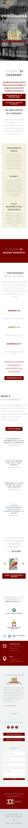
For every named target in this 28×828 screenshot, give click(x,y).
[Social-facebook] (8, 727)
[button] (5, 563)
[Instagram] (12, 727)
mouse (14, 47)
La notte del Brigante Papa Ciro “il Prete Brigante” (14, 463)
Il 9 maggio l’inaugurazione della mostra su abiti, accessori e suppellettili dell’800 (14, 509)
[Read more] (14, 157)
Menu (25, 3)
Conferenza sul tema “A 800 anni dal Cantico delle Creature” (14, 485)
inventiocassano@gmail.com (15, 722)
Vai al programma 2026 (14, 45)
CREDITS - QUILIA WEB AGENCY (14, 823)
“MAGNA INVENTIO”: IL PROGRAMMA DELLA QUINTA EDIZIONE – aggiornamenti (14, 440)
